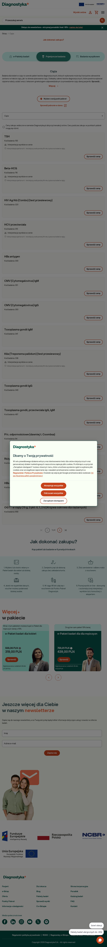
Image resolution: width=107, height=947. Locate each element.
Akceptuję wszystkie (53, 486)
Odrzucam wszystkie (53, 493)
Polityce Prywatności (34, 473)
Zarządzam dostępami (53, 501)
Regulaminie (18, 473)
